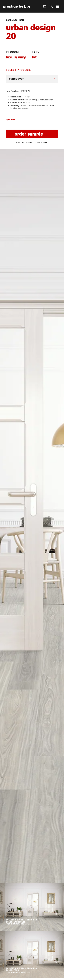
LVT (34, 57)
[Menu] (57, 6)
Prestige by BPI (16, 6)
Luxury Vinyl (16, 57)
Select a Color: (19, 70)
